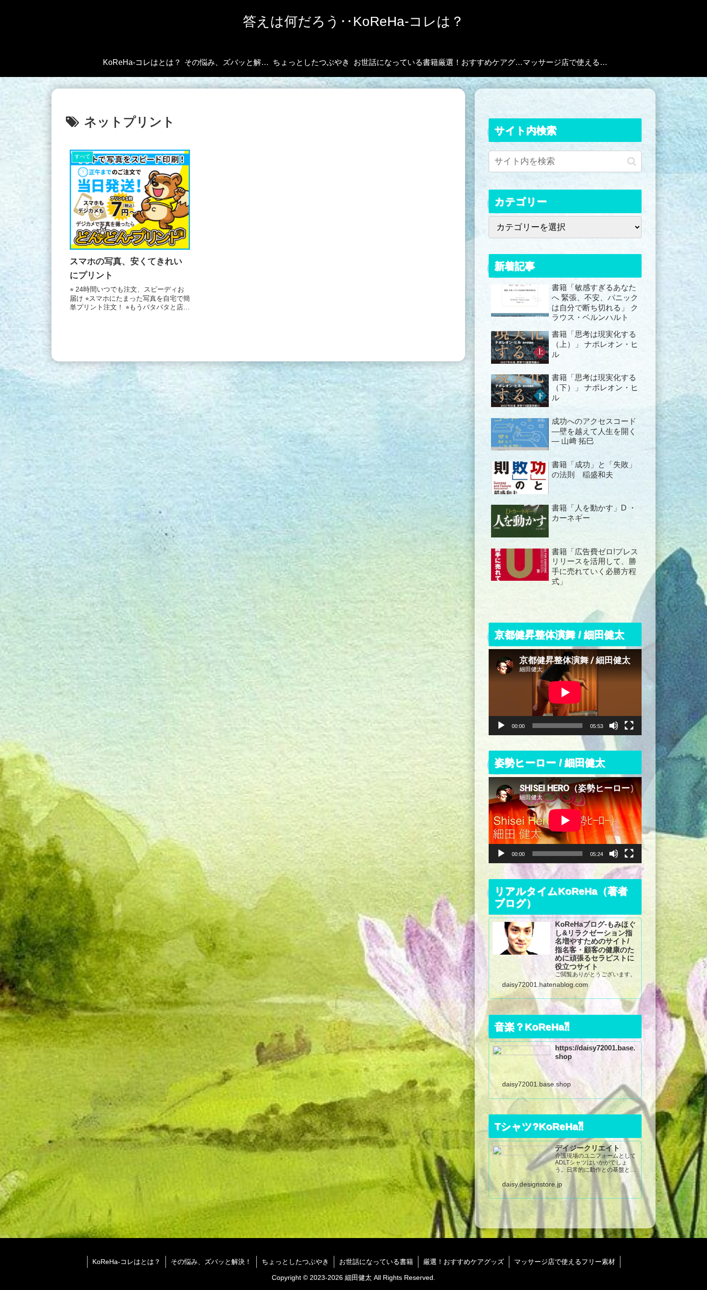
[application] (565, 692)
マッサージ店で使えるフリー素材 (564, 1261)
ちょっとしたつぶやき (295, 1261)
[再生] (501, 725)
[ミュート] (614, 725)
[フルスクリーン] (629, 725)
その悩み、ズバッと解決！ (211, 1261)
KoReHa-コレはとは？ (126, 1261)
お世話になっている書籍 (376, 1261)
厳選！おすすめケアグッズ (463, 1261)
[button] (631, 161)
